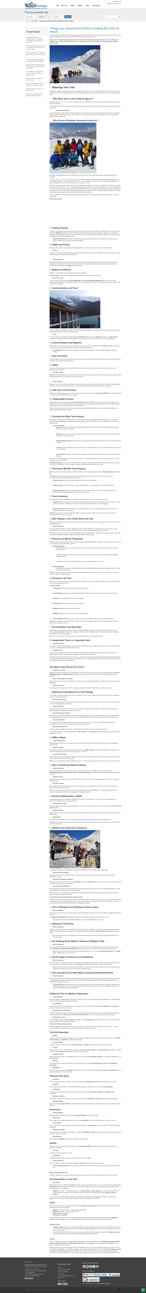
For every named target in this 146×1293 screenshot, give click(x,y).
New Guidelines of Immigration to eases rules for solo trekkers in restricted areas (35, 73)
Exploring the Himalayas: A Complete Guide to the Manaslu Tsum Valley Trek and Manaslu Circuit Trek (34, 39)
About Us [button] (64, 5)
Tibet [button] (87, 5)
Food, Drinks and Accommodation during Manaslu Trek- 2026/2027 (35, 60)
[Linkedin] (30, 1278)
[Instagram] (32, 1278)
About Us (60, 1267)
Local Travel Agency (67, 102)
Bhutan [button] (80, 5)
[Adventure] (36, 2)
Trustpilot (68, 187)
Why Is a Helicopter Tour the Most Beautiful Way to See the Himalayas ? (35, 54)
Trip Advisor (81, 181)
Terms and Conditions (64, 1269)
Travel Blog (96, 5)
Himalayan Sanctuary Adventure (59, 175)
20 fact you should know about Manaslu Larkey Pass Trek (34, 94)
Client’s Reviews (62, 1271)
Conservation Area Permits (100, 233)
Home (27, 21)
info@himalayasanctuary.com (36, 1274)
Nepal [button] (72, 5)
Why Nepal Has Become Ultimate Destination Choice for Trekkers (35, 84)
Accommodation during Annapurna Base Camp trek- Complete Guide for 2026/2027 (35, 66)
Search (68, 17)
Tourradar (87, 183)
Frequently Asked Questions (66, 1276)
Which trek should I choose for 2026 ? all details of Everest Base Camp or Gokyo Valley (35, 47)
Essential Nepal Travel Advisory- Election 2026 (34, 79)
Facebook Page (113, 185)
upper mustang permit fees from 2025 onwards (34, 89)
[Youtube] (29, 1278)
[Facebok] (25, 1278)
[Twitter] (27, 1278)
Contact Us (61, 1278)
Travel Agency (61, 464)
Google (96, 185)
